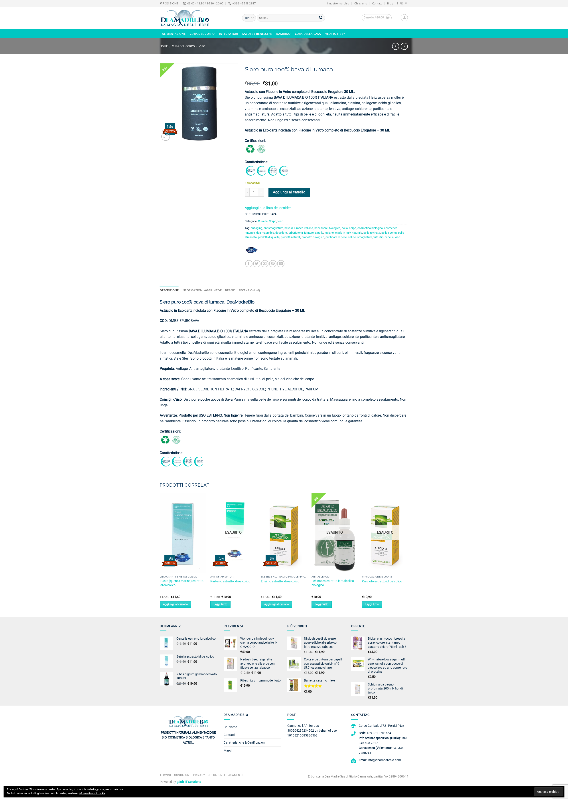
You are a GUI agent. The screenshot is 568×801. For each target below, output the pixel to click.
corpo (352, 228)
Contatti (377, 3)
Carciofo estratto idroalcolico (382, 581)
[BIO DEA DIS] (251, 251)
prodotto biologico (313, 237)
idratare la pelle (313, 232)
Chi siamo (360, 3)
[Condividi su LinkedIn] (280, 263)
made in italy (343, 232)
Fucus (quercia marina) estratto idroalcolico (181, 583)
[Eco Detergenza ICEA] (261, 149)
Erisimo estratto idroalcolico (280, 581)
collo (345, 228)
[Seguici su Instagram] (401, 3)
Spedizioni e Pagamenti (225, 775)
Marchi (228, 750)
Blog (390, 3)
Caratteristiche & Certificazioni (244, 742)
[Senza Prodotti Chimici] (272, 170)
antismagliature (273, 228)
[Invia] (321, 18)
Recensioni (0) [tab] (249, 290)
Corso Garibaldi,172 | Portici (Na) (381, 725)
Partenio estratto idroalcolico (230, 581)
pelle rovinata (371, 232)
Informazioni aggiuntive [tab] (202, 290)
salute (352, 237)
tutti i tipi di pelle (383, 237)
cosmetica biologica (370, 228)
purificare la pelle (336, 237)
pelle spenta (389, 232)
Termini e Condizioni (175, 775)
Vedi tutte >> (335, 34)
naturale (357, 232)
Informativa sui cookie (92, 793)
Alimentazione (173, 34)
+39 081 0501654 (379, 733)
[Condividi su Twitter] (256, 263)
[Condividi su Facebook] (248, 263)
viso (397, 237)
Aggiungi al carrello (289, 192)
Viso (202, 46)
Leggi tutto (220, 604)
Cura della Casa (308, 34)
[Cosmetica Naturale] (261, 170)
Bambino (283, 34)
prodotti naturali (290, 237)
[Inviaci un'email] (406, 3)
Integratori (228, 34)
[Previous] (160, 554)
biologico (334, 228)
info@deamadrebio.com (384, 760)
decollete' (281, 232)
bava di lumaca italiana (298, 228)
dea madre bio (265, 232)
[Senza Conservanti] (283, 170)
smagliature (364, 237)
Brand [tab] (230, 290)
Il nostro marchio (338, 3)
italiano (329, 232)
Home (164, 46)
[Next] (408, 554)
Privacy (199, 775)
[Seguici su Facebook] (397, 3)
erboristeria (296, 232)
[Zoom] (165, 136)
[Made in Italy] (250, 170)
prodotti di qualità (269, 237)
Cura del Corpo (202, 34)
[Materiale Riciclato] (250, 149)
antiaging (256, 228)
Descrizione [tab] (169, 290)
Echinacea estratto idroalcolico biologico (333, 583)
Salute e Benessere (257, 34)
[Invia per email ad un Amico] (264, 263)
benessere (321, 228)
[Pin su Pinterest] (272, 263)
